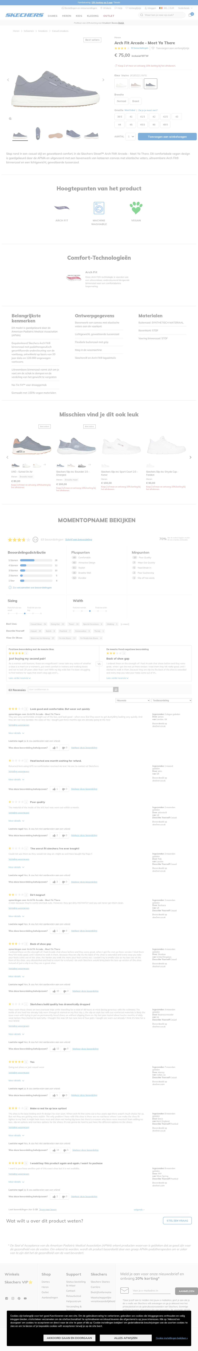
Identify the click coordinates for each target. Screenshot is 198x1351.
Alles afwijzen (125, 1338)
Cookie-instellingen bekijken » (172, 1338)
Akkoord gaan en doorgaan (69, 1338)
